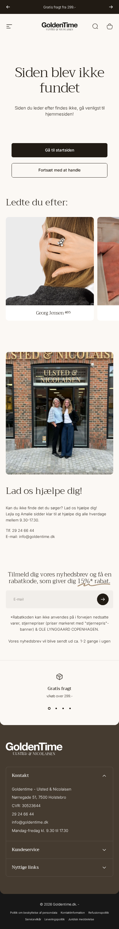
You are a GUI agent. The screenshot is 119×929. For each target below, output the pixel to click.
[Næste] (111, 7)
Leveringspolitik (54, 919)
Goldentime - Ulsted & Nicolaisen (41, 789)
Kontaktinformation (73, 912)
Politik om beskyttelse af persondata (33, 912)
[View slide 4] (69, 708)
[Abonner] (103, 599)
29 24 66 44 (23, 814)
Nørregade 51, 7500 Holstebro (39, 797)
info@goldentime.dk (30, 822)
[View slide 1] (49, 708)
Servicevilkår (33, 919)
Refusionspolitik (98, 912)
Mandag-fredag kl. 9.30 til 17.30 (40, 830)
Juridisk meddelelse (81, 919)
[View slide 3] (63, 708)
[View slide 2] (56, 708)
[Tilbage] (8, 7)
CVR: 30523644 (26, 805)
